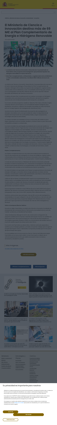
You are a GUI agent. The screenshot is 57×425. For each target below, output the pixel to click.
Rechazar (28, 414)
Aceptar (10, 412)
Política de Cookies (19, 402)
